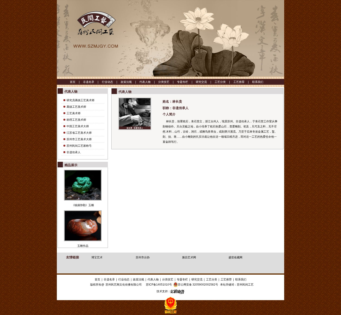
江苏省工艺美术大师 (79, 132)
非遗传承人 (73, 152)
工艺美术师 (73, 113)
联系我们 (257, 82)
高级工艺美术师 (76, 106)
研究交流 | (205, 82)
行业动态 (123, 279)
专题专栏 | (186, 82)
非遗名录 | (92, 82)
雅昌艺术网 (189, 257)
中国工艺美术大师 (78, 126)
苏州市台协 (143, 257)
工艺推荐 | (242, 82)
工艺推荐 (226, 279)
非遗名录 (109, 279)
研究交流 (197, 279)
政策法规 (138, 279)
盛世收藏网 (235, 257)
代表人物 (153, 279)
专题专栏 (182, 279)
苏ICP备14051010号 (159, 284)
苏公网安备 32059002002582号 (198, 284)
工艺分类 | (224, 82)
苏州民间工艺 (245, 284)
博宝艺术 (97, 257)
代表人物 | (148, 82)
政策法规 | (130, 82)
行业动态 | (111, 82)
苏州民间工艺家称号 (79, 145)
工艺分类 (211, 279)
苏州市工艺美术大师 (79, 139)
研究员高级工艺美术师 (80, 100)
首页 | (76, 82)
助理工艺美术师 (76, 119)
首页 (97, 279)
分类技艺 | (167, 82)
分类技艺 (167, 279)
